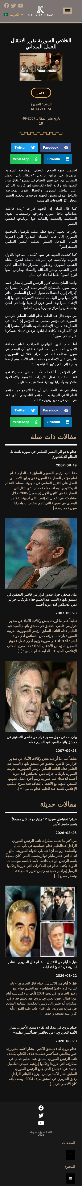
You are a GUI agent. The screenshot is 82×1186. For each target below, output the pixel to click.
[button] (41, 93)
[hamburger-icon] (67, 11)
